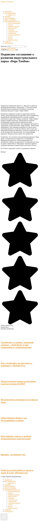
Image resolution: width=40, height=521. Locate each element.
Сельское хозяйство (14, 35)
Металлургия (12, 28)
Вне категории (13, 40)
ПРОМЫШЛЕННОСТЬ (12, 21)
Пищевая (11, 30)
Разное (10, 38)
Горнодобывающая (14, 23)
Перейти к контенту (7, 1)
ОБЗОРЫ (7, 16)
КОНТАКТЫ (8, 43)
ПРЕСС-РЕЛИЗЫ (10, 20)
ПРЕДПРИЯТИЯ (10, 13)
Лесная (10, 25)
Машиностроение (13, 26)
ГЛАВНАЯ (8, 11)
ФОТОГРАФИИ (9, 18)
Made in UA (12, 15)
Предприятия (11, 50)
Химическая (12, 33)
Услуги (10, 36)
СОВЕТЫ (7, 41)
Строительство (13, 31)
